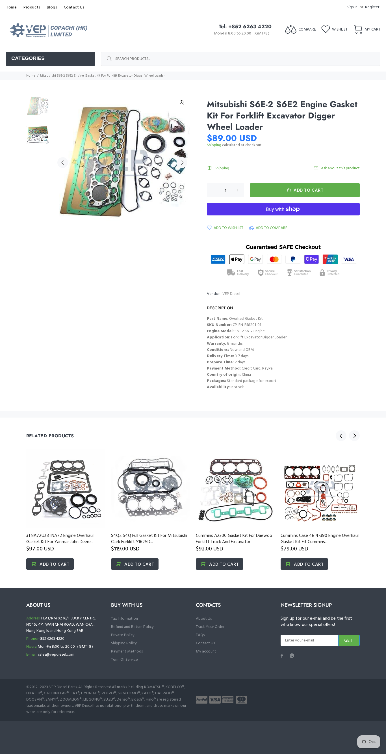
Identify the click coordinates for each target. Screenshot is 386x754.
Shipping (214, 145)
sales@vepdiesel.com (56, 654)
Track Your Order (210, 627)
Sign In (352, 7)
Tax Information (124, 618)
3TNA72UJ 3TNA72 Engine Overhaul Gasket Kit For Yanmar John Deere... (60, 539)
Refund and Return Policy (132, 627)
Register (372, 7)
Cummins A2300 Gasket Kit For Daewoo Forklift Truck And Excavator (234, 539)
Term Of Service (124, 659)
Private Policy (123, 635)
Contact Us (205, 643)
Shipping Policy (124, 643)
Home (30, 76)
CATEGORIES (28, 58)
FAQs (200, 635)
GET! (349, 640)
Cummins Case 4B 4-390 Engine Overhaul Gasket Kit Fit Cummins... (320, 539)
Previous (62, 162)
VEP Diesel (231, 294)
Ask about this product (340, 168)
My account (206, 651)
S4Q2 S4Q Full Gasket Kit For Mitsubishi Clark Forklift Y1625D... (149, 539)
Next (182, 162)
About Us (204, 618)
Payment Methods (127, 651)
